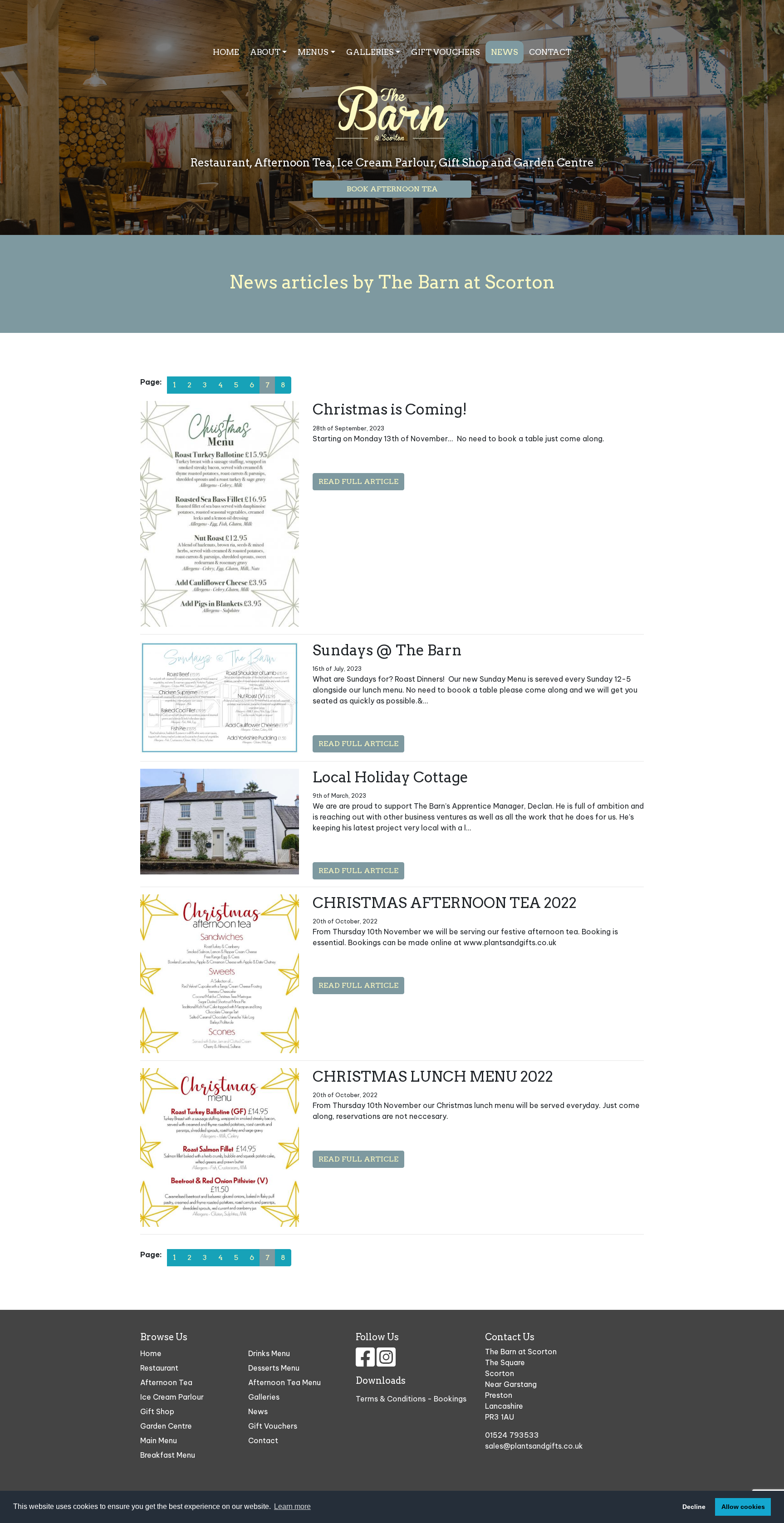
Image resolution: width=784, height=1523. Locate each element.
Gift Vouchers (445, 52)
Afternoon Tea (166, 1382)
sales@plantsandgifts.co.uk (534, 1445)
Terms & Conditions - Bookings (411, 1398)
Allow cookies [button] (743, 1506)
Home (226, 52)
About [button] (265, 52)
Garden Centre (166, 1425)
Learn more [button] (292, 1506)
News (504, 52)
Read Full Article (358, 481)
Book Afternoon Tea (392, 189)
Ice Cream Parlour (172, 1396)
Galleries (263, 1396)
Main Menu (158, 1440)
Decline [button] (694, 1506)
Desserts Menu (273, 1367)
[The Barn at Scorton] (392, 102)
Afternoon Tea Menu (284, 1382)
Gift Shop (157, 1411)
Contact (550, 52)
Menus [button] (313, 52)
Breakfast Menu (167, 1455)
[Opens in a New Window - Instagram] (386, 1362)
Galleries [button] (370, 52)
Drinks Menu (269, 1353)
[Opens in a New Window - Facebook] (366, 1362)
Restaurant (159, 1367)
